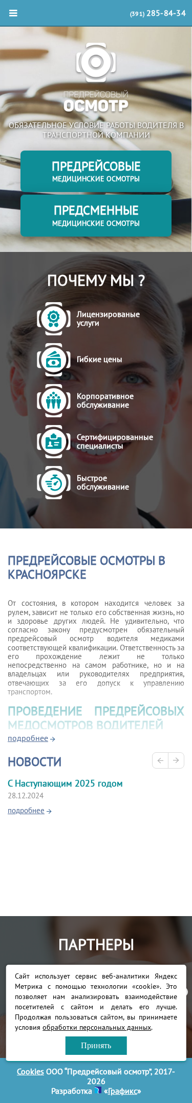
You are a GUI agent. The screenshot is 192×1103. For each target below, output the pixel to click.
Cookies (30, 1071)
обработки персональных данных (96, 1027)
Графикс (122, 1091)
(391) (158, 12)
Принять (96, 1045)
